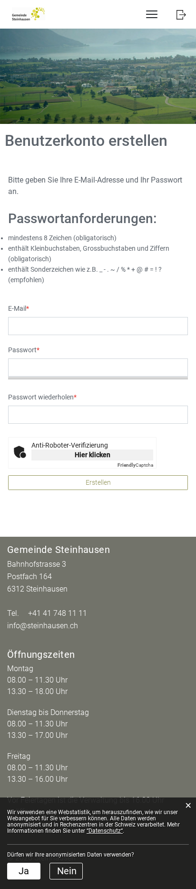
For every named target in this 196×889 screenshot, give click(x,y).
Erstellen (98, 482)
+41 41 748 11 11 (57, 613)
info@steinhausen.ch (42, 625)
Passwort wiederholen (42, 397)
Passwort (23, 350)
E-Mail (18, 308)
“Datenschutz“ (105, 831)
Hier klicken (92, 455)
